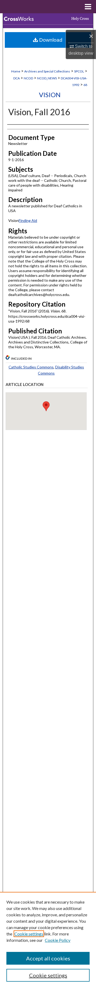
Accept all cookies (48, 958)
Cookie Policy (57, 940)
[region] (48, 940)
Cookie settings (28, 933)
